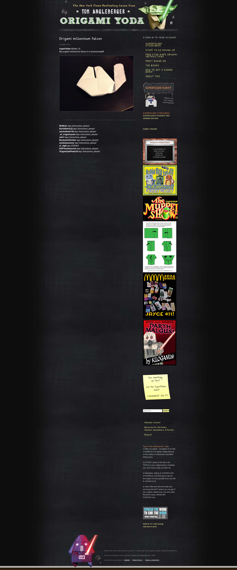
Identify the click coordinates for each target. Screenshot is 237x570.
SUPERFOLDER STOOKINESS (154, 116)
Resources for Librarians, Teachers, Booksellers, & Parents (159, 428)
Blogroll (148, 434)
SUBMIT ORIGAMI (150, 129)
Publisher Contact (152, 422)
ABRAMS (127, 560)
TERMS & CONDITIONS (152, 560)
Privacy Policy (137, 560)
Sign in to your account (161, 37)
